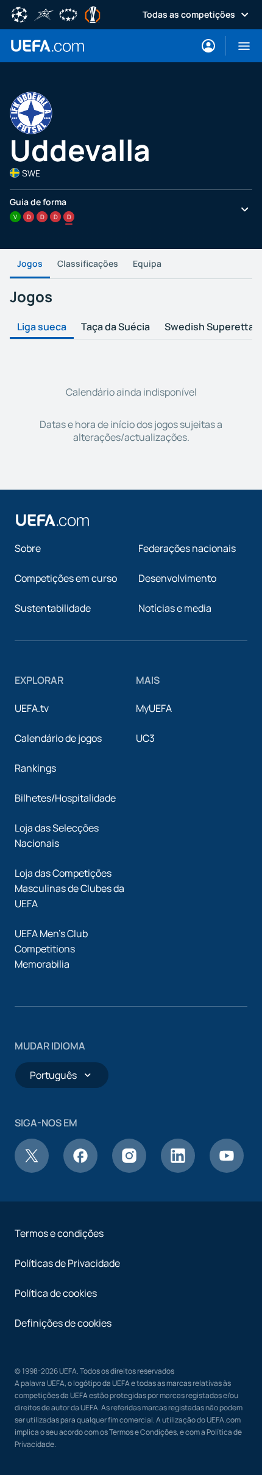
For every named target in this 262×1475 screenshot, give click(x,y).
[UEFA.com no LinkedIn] (178, 1169)
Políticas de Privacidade (67, 1263)
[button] (239, 46)
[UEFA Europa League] (92, 13)
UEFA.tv (32, 708)
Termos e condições (59, 1233)
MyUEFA (154, 708)
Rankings (35, 768)
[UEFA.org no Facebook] (80, 1169)
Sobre (28, 548)
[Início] (52, 520)
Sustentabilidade (53, 608)
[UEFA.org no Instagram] (129, 1169)
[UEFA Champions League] (19, 13)
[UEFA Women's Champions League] (68, 13)
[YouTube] (227, 1169)
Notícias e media (174, 608)
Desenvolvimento (177, 578)
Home (47, 46)
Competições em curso (66, 578)
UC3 (145, 738)
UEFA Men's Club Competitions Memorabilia (51, 949)
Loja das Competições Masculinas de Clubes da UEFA (69, 888)
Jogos (30, 263)
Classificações (87, 263)
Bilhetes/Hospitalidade (65, 798)
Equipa (147, 263)
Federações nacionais (187, 548)
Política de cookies (56, 1293)
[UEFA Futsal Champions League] (44, 13)
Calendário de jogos (58, 738)
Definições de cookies (63, 1323)
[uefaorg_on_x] (32, 1169)
